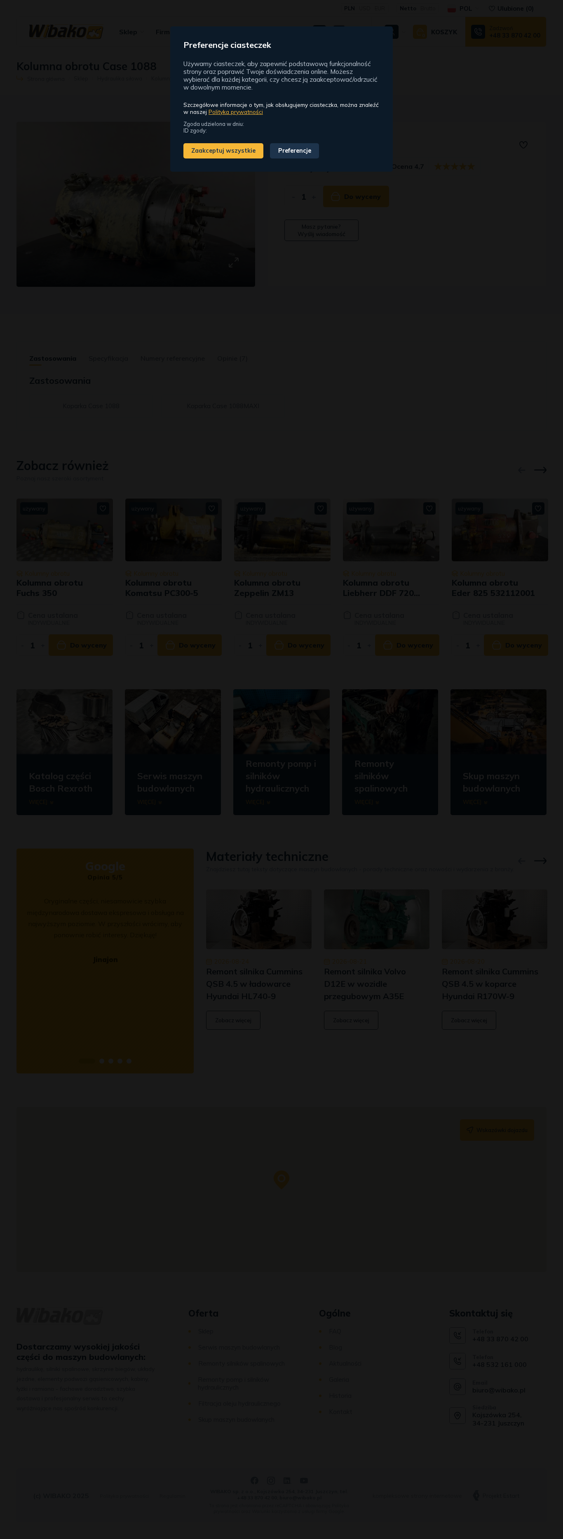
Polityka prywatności (236, 111)
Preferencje (294, 150)
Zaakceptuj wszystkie (223, 150)
